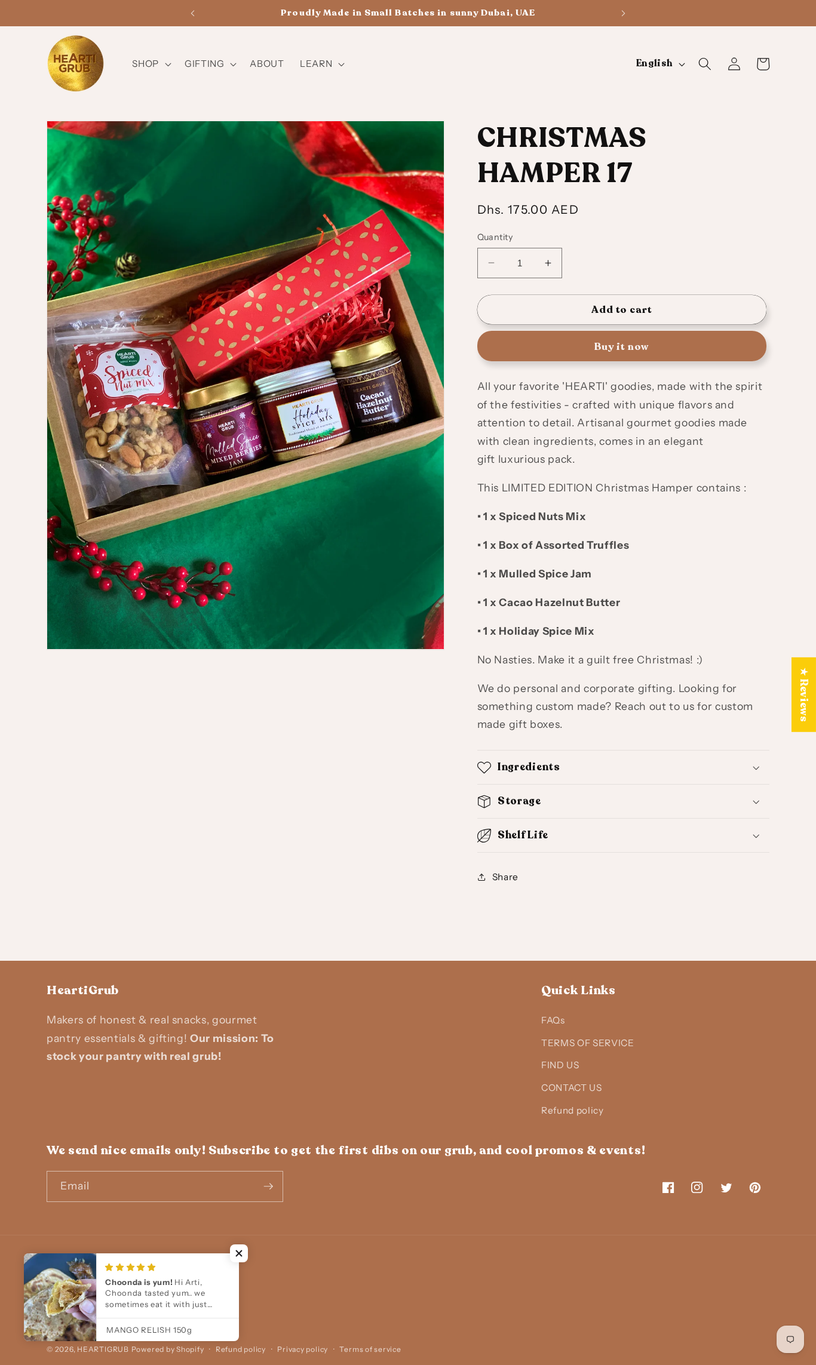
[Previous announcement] (192, 13)
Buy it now (621, 346)
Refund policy (572, 1110)
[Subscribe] (268, 1186)
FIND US (560, 1065)
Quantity (495, 237)
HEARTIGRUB (103, 1349)
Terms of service (370, 1349)
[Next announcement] (624, 13)
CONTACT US (571, 1088)
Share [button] (505, 876)
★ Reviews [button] (804, 695)
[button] (150, 64)
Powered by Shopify (167, 1349)
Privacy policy (302, 1349)
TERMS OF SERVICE (587, 1043)
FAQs (553, 1020)
